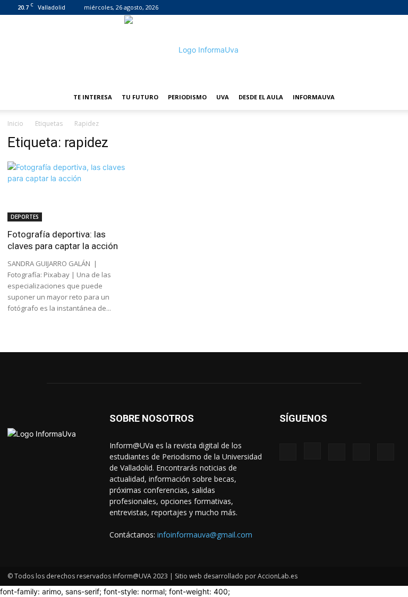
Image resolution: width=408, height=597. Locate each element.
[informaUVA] (204, 49)
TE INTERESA (92, 97)
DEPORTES (25, 216)
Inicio (15, 123)
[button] (388, 97)
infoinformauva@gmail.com (204, 535)
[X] (375, 7)
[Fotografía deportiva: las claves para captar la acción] (68, 191)
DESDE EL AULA (261, 97)
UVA (222, 97)
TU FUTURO (140, 97)
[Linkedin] (358, 7)
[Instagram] (340, 7)
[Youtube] (393, 7)
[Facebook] (322, 7)
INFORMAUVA (314, 97)
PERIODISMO (187, 97)
